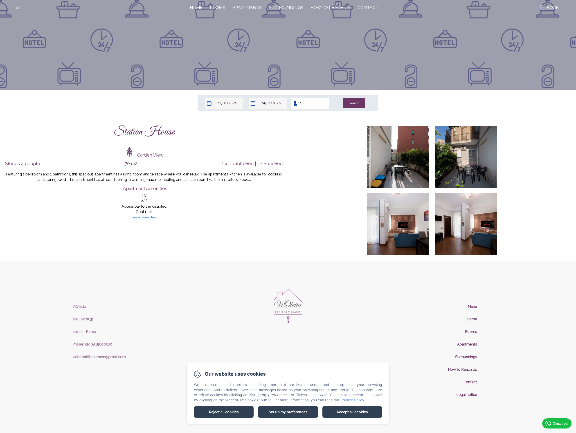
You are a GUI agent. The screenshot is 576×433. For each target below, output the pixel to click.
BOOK (553, 7)
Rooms (217, 7)
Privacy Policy (352, 400)
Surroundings (286, 7)
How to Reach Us (330, 7)
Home (196, 7)
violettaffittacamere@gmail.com (99, 357)
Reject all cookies (224, 412)
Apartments (247, 7)
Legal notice (466, 395)
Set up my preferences (288, 412)
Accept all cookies (352, 412)
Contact (368, 7)
